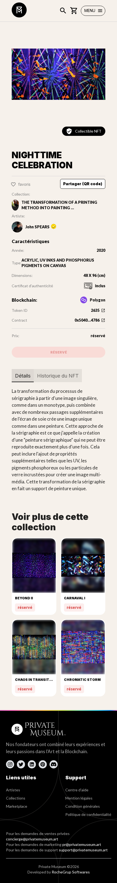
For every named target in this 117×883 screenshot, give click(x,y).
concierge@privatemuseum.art (32, 839)
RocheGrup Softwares (71, 872)
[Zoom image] (58, 74)
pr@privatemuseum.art (81, 844)
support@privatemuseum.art (83, 850)
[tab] (23, 375)
